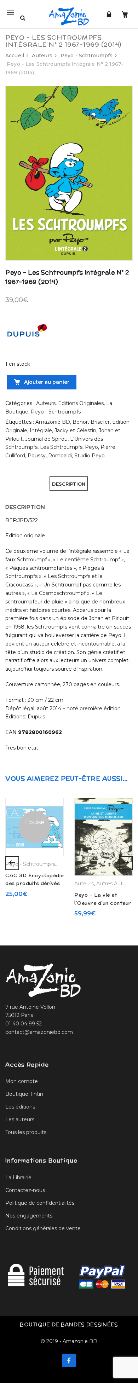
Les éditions (20, 1107)
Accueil (14, 55)
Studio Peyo (89, 455)
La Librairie (18, 1177)
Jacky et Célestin (75, 430)
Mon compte (21, 1081)
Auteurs (42, 55)
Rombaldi (60, 455)
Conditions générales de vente (43, 1228)
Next (126, 863)
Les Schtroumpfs (61, 447)
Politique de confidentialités (39, 1203)
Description (68, 484)
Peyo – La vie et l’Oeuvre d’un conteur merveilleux (102, 902)
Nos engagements (28, 1216)
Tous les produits (25, 1132)
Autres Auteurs (114, 883)
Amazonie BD (52, 422)
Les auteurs (19, 1119)
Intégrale (41, 430)
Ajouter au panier (46, 382)
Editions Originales (81, 403)
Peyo (91, 447)
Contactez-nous (25, 1190)
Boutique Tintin (24, 1094)
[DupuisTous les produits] (26, 333)
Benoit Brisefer (91, 422)
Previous (12, 863)
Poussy (37, 455)
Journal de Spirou (46, 439)
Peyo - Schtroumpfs (87, 55)
